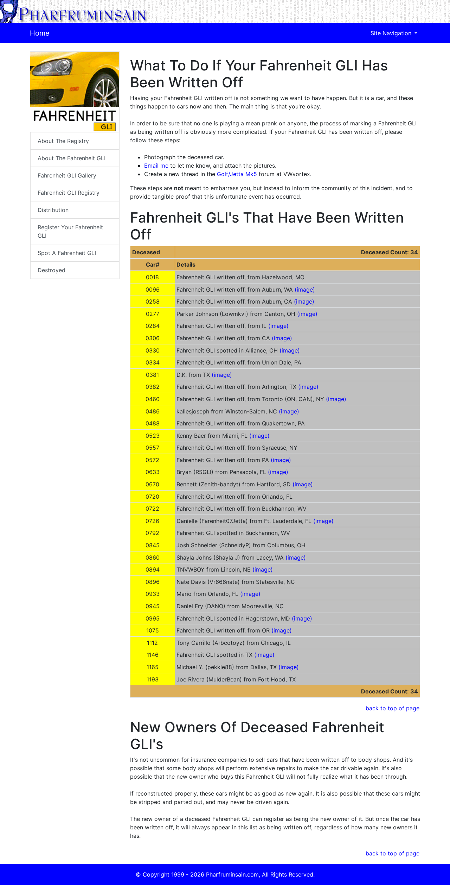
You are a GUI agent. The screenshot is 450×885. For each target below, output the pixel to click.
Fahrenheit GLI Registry (68, 192)
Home (40, 33)
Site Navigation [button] (392, 33)
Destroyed (51, 270)
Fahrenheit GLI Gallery (67, 175)
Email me (156, 165)
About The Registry (63, 140)
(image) (305, 289)
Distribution (53, 209)
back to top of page (392, 708)
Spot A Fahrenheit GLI (67, 252)
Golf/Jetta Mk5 (237, 173)
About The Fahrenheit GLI (71, 158)
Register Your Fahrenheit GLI (70, 231)
